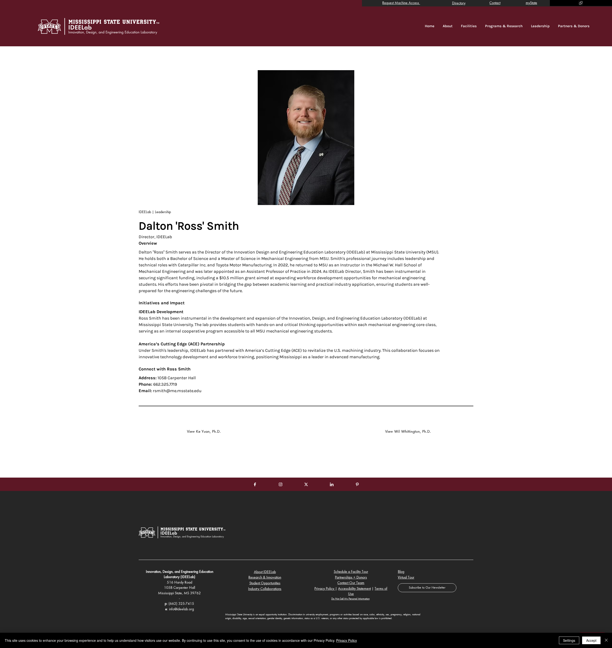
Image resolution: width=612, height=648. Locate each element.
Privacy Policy (324, 588)
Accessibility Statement (354, 588)
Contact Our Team (350, 583)
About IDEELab (265, 572)
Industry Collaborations (264, 589)
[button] (427, 587)
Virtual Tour (406, 577)
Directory (458, 3)
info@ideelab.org (181, 609)
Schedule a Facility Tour (351, 572)
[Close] (606, 640)
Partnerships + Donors (351, 577)
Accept (591, 640)
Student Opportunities (264, 583)
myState (531, 3)
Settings (569, 640)
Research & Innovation (264, 577)
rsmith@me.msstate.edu (177, 390)
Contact (494, 3)
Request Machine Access (401, 3)
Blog (401, 572)
